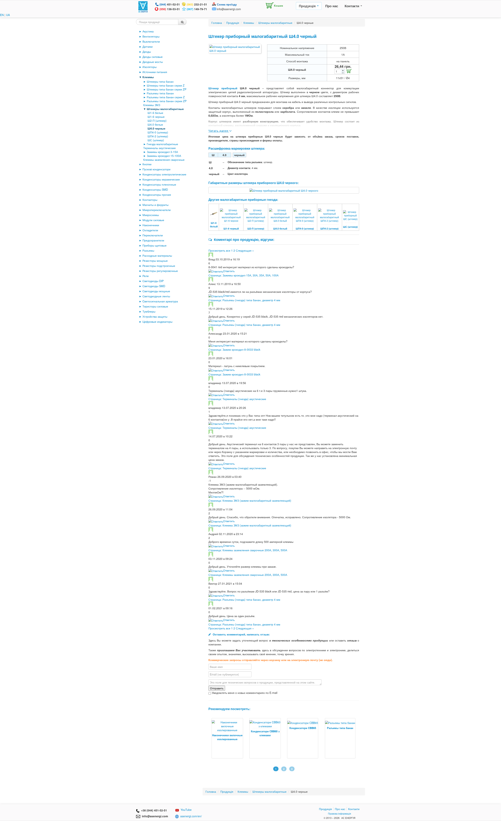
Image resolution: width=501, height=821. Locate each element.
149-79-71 (197, 9)
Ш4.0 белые (155, 124)
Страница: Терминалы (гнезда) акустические (237, 399)
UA (8, 15)
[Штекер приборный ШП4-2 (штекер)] (329, 212)
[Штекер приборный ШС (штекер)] (350, 212)
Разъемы (148, 250)
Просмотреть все (219, 250)
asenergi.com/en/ (191, 816)
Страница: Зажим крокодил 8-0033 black (234, 349)
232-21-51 (197, 4)
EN (2, 15)
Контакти (352, 6)
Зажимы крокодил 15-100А (164, 156)
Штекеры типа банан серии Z (166, 85)
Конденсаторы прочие (156, 195)
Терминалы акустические (159, 148)
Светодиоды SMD (153, 286)
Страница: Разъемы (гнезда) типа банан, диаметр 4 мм (244, 300)
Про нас (331, 6)
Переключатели (152, 235)
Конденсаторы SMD (155, 189)
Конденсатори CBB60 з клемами (265, 733)
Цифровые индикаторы (157, 321)
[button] (273, 5)
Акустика (148, 31)
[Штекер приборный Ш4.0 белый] (280, 212)
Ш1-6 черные (156, 117)
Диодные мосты (152, 62)
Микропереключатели (156, 210)
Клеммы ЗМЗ (151, 105)
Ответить (229, 271)
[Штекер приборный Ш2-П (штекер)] (255, 212)
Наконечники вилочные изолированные (227, 737)
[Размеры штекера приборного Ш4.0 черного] (284, 190)
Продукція (308, 6)
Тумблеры (148, 311)
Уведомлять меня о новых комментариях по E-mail (244, 693)
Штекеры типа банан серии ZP (166, 89)
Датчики (147, 46)
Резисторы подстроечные (158, 266)
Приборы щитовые (154, 245)
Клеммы (148, 77)
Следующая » (245, 250)
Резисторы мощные (155, 261)
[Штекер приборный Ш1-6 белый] (214, 211)
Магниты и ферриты (155, 205)
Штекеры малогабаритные (165, 109)
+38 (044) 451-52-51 (153, 810)
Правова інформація (339, 813)
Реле (145, 276)
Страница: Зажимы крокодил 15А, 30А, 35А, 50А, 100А (243, 275)
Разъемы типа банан (160, 93)
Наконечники (150, 225)
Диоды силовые (152, 57)
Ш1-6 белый (214, 224)
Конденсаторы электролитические (164, 174)
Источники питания (154, 72)
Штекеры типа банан (160, 81)
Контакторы (149, 200)
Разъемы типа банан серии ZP (167, 101)
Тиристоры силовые (155, 306)
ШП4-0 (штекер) (158, 132)
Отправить (216, 688)
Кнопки (146, 164)
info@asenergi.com (229, 9)
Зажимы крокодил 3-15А (162, 152)
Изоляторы (149, 67)
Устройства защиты (154, 316)
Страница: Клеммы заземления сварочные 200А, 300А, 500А (247, 550)
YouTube (186, 810)
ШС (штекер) (156, 140)
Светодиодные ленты (156, 296)
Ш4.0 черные (156, 128)
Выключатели (151, 41)
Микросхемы (150, 215)
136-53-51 (169, 9)
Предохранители (153, 240)
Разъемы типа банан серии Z (166, 97)
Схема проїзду (227, 4)
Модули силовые (153, 220)
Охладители (150, 230)
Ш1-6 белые (155, 113)
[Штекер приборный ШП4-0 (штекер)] (305, 212)
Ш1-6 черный (231, 228)
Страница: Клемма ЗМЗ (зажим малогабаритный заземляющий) (249, 500)
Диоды (146, 52)
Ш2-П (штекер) (157, 120)
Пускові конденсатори (156, 169)
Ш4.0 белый (280, 228)
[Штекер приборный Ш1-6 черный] (231, 212)
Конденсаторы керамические (161, 179)
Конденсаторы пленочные (159, 184)
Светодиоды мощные (156, 291)
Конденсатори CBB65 (302, 728)
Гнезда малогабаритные (162, 144)
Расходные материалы (157, 255)
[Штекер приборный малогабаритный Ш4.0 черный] (234, 49)
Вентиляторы (150, 36)
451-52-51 (169, 4)
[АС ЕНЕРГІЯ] (143, 6)
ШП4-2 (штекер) (158, 136)
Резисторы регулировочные (160, 271)
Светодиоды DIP (153, 281)
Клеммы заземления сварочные (164, 160)
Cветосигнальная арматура (160, 301)
